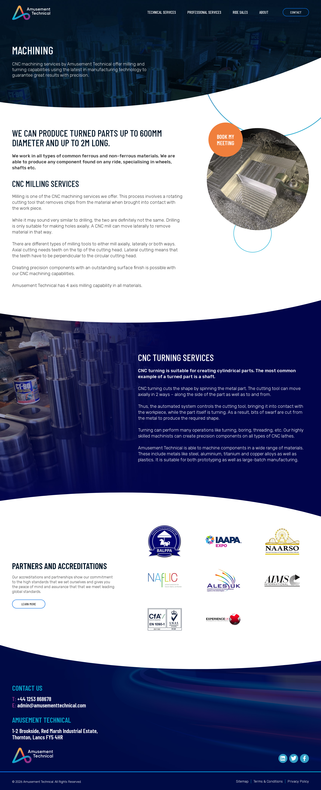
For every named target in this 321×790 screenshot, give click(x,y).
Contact (295, 12)
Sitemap (242, 781)
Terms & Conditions (268, 781)
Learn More (28, 604)
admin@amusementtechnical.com (51, 705)
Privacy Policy (298, 781)
